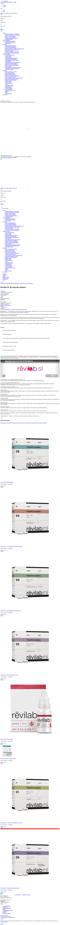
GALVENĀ (2, 283)
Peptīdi (4, 33)
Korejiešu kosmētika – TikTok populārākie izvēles (14, 48)
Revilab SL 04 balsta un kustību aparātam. (8, 758)
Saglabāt (2, 29)
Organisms (5, 70)
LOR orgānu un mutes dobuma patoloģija (13, 67)
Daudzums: (2, 299)
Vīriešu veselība (8, 82)
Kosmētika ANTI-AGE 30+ (10, 90)
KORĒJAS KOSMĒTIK (7, 2)
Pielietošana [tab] (18, 309)
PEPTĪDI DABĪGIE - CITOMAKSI (12, 34)
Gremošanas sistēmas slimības (10, 59)
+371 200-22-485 (4, 208)
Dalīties (3, 291)
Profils (4, 276)
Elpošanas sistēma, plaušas (10, 73)
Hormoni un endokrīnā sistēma (11, 257)
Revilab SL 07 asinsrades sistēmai (6, 739)
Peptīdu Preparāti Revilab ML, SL (11, 38)
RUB (4, 10)
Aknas (6, 84)
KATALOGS (5, 907)
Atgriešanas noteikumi (7, 908)
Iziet (3, 280)
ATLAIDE (5, 94)
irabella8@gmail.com (26, 894)
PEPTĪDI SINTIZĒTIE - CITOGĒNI (12, 35)
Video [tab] (11, 309)
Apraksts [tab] (2, 309)
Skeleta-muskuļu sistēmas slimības (11, 58)
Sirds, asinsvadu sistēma (9, 72)
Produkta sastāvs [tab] (7, 309)
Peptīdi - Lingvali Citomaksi (10, 36)
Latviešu (2, 3)
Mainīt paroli (5, 279)
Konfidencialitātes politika (7, 910)
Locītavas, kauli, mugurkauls (10, 76)
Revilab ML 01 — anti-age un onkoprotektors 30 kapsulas (11, 822)
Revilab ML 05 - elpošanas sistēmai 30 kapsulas (9, 674)
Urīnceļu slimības (8, 66)
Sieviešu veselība (8, 81)
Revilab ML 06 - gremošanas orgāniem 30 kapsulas (9, 888)
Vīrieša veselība (8, 57)
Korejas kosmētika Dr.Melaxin (10, 47)
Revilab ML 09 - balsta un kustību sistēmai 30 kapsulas (10, 610)
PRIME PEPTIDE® (9, 39)
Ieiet (22, 102)
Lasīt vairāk (5, 921)
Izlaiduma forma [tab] (23, 309)
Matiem (6, 91)
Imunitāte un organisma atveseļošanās (12, 75)
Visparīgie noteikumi (6, 906)
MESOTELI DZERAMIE (10, 42)
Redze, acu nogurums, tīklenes (10, 74)
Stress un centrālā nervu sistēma (11, 71)
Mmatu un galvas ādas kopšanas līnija (12, 49)
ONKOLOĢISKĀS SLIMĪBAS (11, 63)
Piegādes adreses (6, 277)
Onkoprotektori (8, 43)
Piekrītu (1, 923)
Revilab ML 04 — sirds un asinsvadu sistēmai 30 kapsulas (11, 546)
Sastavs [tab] (14, 309)
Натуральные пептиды (5, 422)
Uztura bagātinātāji (6, 40)
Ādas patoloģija (8, 61)
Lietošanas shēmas (6, 53)
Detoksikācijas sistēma (9, 85)
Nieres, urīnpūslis (8, 89)
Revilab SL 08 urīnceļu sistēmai (27, 283)
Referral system (6, 278)
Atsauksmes (5, 911)
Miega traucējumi (8, 93)
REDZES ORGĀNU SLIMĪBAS (11, 64)
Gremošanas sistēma (9, 83)
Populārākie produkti (7, 913)
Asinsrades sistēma (8, 86)
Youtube (9, 916)
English (4, 6)
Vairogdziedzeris (8, 87)
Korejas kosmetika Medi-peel (10, 46)
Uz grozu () (6, 304)
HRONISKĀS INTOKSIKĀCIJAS (12, 68)
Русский (4, 5)
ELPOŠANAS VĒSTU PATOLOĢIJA (12, 62)
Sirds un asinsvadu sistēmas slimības (12, 65)
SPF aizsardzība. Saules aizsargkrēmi (12, 52)
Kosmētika (5, 44)
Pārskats (4, 273)
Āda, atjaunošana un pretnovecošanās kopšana (13, 77)
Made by (2, 918)
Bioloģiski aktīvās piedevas (10, 41)
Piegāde (4, 909)
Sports (6, 92)
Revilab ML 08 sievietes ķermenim (6, 482)
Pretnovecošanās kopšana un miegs (11, 78)
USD (4, 11)
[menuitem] (31, 273)
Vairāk (1, 487)
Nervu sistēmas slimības (9, 54)
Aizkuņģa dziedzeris (9, 88)
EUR (1, 8)
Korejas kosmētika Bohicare (10, 45)
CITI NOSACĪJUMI (9, 69)
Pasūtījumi (5, 274)
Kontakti (4, 912)
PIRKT (2, 304)
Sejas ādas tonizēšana (9, 50)
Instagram (6, 916)
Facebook (2, 916)
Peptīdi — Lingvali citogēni (10, 37)
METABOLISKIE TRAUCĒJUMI (11, 60)
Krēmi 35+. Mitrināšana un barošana (12, 51)
